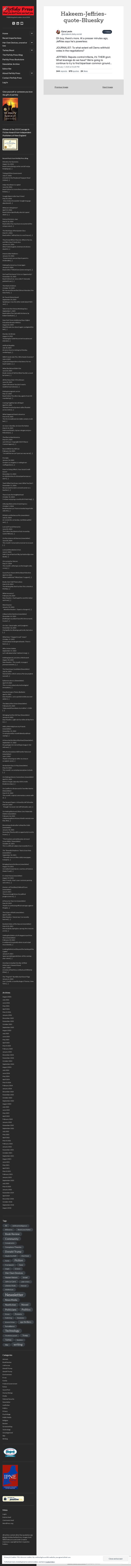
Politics (26, 1309)
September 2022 (8, 1128)
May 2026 (6, 1006)
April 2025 (6, 1043)
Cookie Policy (50, 1562)
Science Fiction (10, 1322)
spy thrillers (25, 1322)
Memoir (23, 1286)
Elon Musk (25, 1256)
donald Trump (7, 1371)
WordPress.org (8, 1523)
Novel (24, 1304)
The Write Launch (11, 1335)
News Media (11, 1300)
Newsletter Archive (11, 64)
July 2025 (6, 1033)
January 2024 (7, 1089)
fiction (5, 1387)
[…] (11, 169)
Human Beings (8, 1393)
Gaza (21, 1265)
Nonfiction (10, 1304)
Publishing (8, 1318)
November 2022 (8, 1125)
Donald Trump (13, 1251)
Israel (25, 1277)
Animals (5, 1359)
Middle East (9, 1290)
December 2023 (8, 1092)
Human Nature (11, 1277)
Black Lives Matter (24, 1230)
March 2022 (7, 1141)
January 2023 (7, 1122)
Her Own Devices (14, 1273)
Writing (5, 1439)
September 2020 (8, 1180)
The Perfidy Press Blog (12, 55)
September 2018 (8, 1205)
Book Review (12, 1233)
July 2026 (6, 1000)
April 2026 (6, 1009)
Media (5, 1396)
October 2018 (7, 1202)
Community (11, 1238)
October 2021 (7, 1153)
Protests (18, 1314)
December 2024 (8, 1055)
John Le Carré (10, 1281)
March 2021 (7, 1171)
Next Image (107, 87)
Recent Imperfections (11, 38)
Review (5, 1423)
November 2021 (8, 1150)
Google (7, 1269)
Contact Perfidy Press (12, 78)
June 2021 (6, 1162)
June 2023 (6, 1110)
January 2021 (7, 1177)
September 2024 (8, 1064)
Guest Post (6, 1390)
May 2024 (6, 1076)
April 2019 (6, 1196)
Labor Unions (25, 1281)
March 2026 (7, 1012)
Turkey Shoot (8, 50)
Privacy (5, 1411)
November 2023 (8, 1095)
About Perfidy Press (11, 73)
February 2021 (8, 1174)
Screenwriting (7, 1426)
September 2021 (8, 1156)
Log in (5, 1514)
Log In (5, 82)
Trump (25, 1335)
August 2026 (7, 997)
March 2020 (7, 1186)
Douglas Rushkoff (10, 1256)
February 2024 (8, 1085)
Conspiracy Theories (13, 1247)
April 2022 (6, 1138)
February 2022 (8, 1144)
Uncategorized (8, 1433)
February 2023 (8, 1119)
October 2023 (7, 1098)
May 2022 (6, 1134)
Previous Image (61, 87)
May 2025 (6, 1040)
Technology (12, 1330)
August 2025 (7, 1030)
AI (6, 1225)
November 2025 (8, 1021)
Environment (7, 1374)
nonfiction (6, 1405)
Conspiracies (9, 1243)
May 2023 (6, 1113)
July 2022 (6, 1131)
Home (5, 33)
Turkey (8, 1339)
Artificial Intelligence (20, 1226)
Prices (7, 1314)
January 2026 (7, 1015)
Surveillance (9, 1326)
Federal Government (10, 1384)
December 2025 (8, 1018)
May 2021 (6, 1165)
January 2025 (7, 1052)
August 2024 (7, 1067)
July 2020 (6, 1183)
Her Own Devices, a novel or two (14, 44)
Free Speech (9, 1265)
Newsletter (14, 1294)
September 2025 (8, 1027)
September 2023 (8, 1101)
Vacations (20, 1340)
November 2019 (8, 1193)
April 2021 (6, 1168)
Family (7, 1261)
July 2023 (6, 1107)
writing (18, 1344)
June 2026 (6, 1003)
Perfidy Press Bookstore (13, 59)
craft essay (6, 1365)
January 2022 (7, 1147)
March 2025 (7, 1046)
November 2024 (8, 1058)
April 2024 (6, 1079)
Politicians (10, 1309)
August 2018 (7, 1208)
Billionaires (8, 1229)
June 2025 (6, 1036)
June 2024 (6, 1073)
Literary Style (10, 1286)
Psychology (6, 1414)
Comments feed (8, 1520)
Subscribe (6, 68)
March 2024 (7, 1082)
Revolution (20, 1318)
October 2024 (7, 1061)
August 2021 (7, 1159)
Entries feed (7, 1517)
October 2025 (7, 1024)
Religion (5, 1420)
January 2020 (7, 1190)
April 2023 (6, 1116)
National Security (8, 1399)
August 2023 (7, 1104)
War (6, 1345)
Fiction (19, 1260)
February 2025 (8, 1049)
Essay (5, 1378)
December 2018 (8, 1199)
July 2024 (6, 1070)
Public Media (7, 1417)
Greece (17, 1269)
